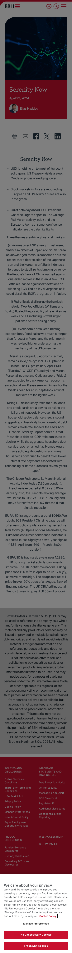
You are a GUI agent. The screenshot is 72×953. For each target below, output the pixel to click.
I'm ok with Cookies (36, 945)
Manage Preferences (36, 923)
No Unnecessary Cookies (36, 934)
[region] (36, 913)
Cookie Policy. (48, 916)
